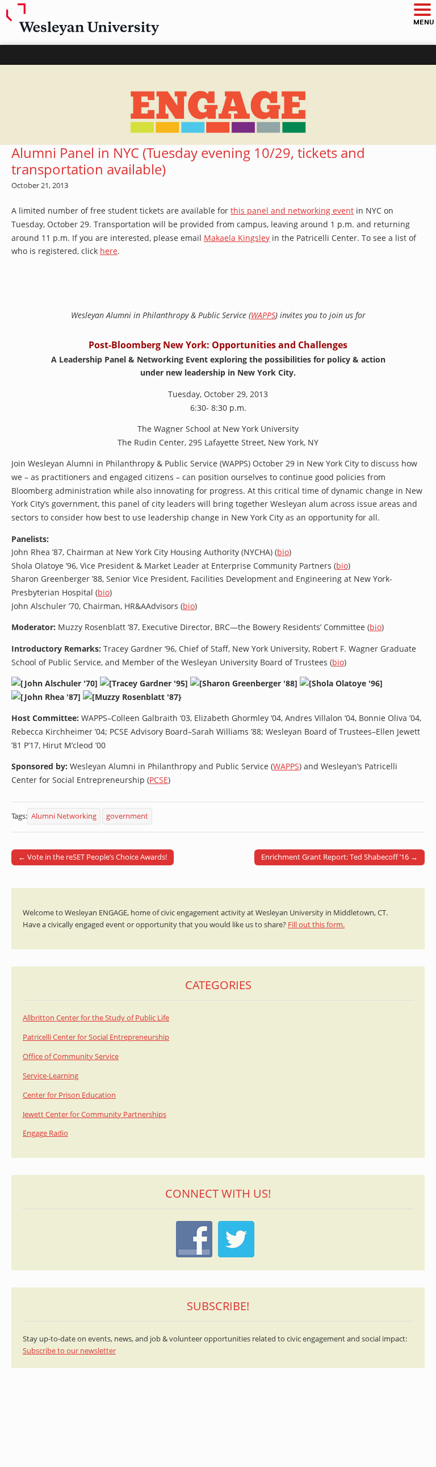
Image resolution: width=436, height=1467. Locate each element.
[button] (421, 10)
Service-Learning (50, 1076)
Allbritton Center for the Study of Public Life (96, 1018)
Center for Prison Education (69, 1095)
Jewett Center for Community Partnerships (94, 1114)
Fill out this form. (316, 925)
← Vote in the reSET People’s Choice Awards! (92, 857)
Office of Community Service (71, 1056)
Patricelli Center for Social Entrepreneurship (96, 1037)
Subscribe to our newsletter (69, 1351)
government (127, 816)
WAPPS (263, 315)
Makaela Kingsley (237, 237)
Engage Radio (45, 1133)
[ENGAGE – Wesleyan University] (218, 105)
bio (283, 552)
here (109, 250)
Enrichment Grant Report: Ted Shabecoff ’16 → (339, 857)
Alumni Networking (64, 816)
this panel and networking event (292, 210)
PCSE (158, 779)
